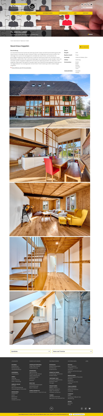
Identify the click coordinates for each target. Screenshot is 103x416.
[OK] (101, 414)
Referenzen (23, 40)
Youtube (89, 408)
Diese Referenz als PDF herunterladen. (21, 68)
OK (70, 414)
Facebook (82, 408)
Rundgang (85, 4)
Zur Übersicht (84, 47)
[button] (3, 18)
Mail (91, 4)
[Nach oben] (51, 408)
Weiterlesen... (51, 33)
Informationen (17, 40)
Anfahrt (82, 4)
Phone (88, 4)
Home (12, 40)
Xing (86, 408)
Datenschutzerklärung (79, 414)
